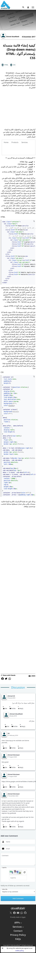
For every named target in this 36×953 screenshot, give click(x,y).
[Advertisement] (18, 108)
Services (17, 926)
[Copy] (34, 221)
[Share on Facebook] (2, 678)
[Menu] (32, 7)
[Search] (23, 7)
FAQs (18, 939)
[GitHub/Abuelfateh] (25, 913)
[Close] (2, 948)
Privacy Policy (18, 934)
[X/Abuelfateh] (11, 913)
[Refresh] (24, 872)
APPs (17, 922)
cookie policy (19, 951)
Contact (18, 930)
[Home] (5, 5)
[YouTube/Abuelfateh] (18, 913)
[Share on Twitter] (6, 678)
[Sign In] (28, 7)
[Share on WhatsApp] (10, 678)
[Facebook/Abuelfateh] (14, 913)
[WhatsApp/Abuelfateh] (21, 913)
